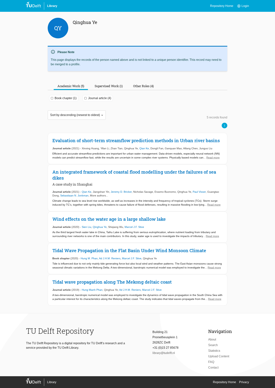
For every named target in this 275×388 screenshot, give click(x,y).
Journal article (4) (99, 98)
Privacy (244, 382)
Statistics (214, 350)
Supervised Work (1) (109, 86)
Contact (213, 367)
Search (213, 345)
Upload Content (218, 356)
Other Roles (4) (143, 86)
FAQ (211, 361)
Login (243, 6)
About (212, 339)
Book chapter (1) (66, 98)
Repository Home (221, 5)
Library (52, 5)
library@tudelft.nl (163, 353)
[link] (137, 148)
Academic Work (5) (70, 86)
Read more (213, 157)
